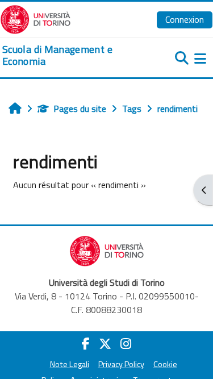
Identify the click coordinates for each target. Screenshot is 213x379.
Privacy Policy (121, 364)
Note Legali (69, 364)
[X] (105, 343)
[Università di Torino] (35, 18)
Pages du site (79, 108)
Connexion (184, 19)
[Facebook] (85, 343)
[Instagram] (126, 343)
